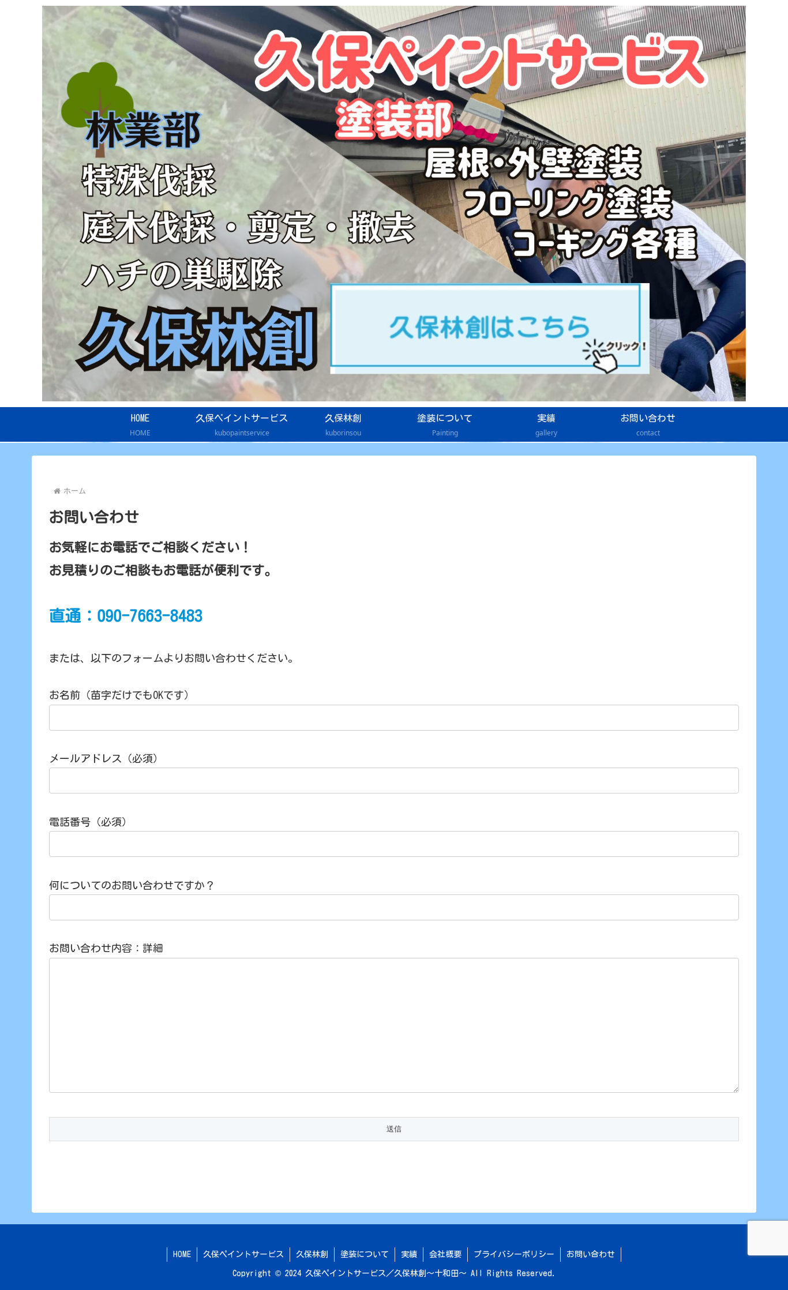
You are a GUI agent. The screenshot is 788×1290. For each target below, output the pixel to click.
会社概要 (445, 1254)
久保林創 (312, 1254)
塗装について (364, 1254)
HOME (182, 1254)
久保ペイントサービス (243, 1254)
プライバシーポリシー (514, 1254)
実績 (409, 1254)
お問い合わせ (590, 1254)
